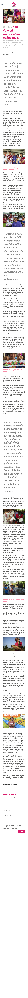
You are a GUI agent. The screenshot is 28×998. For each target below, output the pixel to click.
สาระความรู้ (20, 40)
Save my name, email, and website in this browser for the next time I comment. (13, 827)
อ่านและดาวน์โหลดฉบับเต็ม (10, 784)
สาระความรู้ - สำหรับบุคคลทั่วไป (12, 44)
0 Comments (18, 46)
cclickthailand (8, 46)
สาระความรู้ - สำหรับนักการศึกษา (12, 42)
